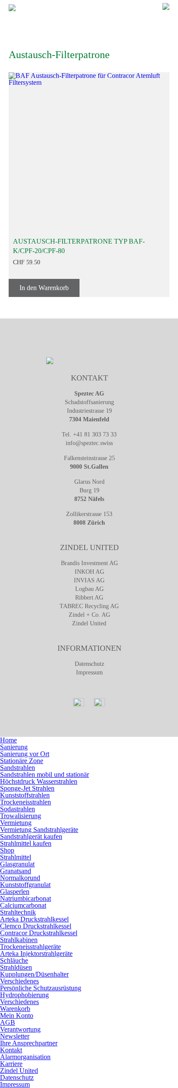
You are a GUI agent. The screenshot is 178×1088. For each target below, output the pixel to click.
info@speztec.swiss (89, 443)
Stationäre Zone (21, 760)
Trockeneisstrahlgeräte (30, 946)
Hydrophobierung (24, 994)
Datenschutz (89, 664)
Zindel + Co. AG (89, 615)
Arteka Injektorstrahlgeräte (36, 953)
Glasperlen (14, 891)
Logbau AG (89, 589)
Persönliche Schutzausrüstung (40, 988)
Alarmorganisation (25, 1056)
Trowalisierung (20, 815)
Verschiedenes (19, 981)
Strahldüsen (16, 967)
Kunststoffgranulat (25, 884)
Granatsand (15, 871)
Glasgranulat (17, 864)
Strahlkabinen (19, 939)
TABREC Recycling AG (89, 606)
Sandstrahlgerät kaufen (31, 836)
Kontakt (11, 1050)
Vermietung (16, 822)
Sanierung (14, 747)
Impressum (89, 672)
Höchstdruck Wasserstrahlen (38, 781)
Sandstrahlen (17, 767)
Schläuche (14, 960)
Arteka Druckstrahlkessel (34, 919)
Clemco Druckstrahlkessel (35, 926)
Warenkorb (15, 1008)
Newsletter (14, 1036)
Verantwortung (20, 1029)
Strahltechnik (18, 912)
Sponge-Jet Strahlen (27, 788)
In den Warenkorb (44, 287)
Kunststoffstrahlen (25, 795)
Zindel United (89, 623)
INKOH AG (89, 572)
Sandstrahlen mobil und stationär (44, 774)
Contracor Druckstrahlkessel (38, 933)
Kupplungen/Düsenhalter (34, 974)
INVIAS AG (89, 580)
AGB (7, 1022)
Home (8, 740)
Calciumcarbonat (23, 905)
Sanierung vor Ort (24, 753)
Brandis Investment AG (89, 563)
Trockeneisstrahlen (25, 802)
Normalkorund (20, 877)
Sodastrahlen (17, 809)
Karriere (11, 1063)
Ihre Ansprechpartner (28, 1043)
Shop (7, 850)
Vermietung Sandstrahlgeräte (39, 829)
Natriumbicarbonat (25, 898)
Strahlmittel (15, 857)
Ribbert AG (89, 597)
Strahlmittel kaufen (25, 843)
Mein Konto (16, 1015)
